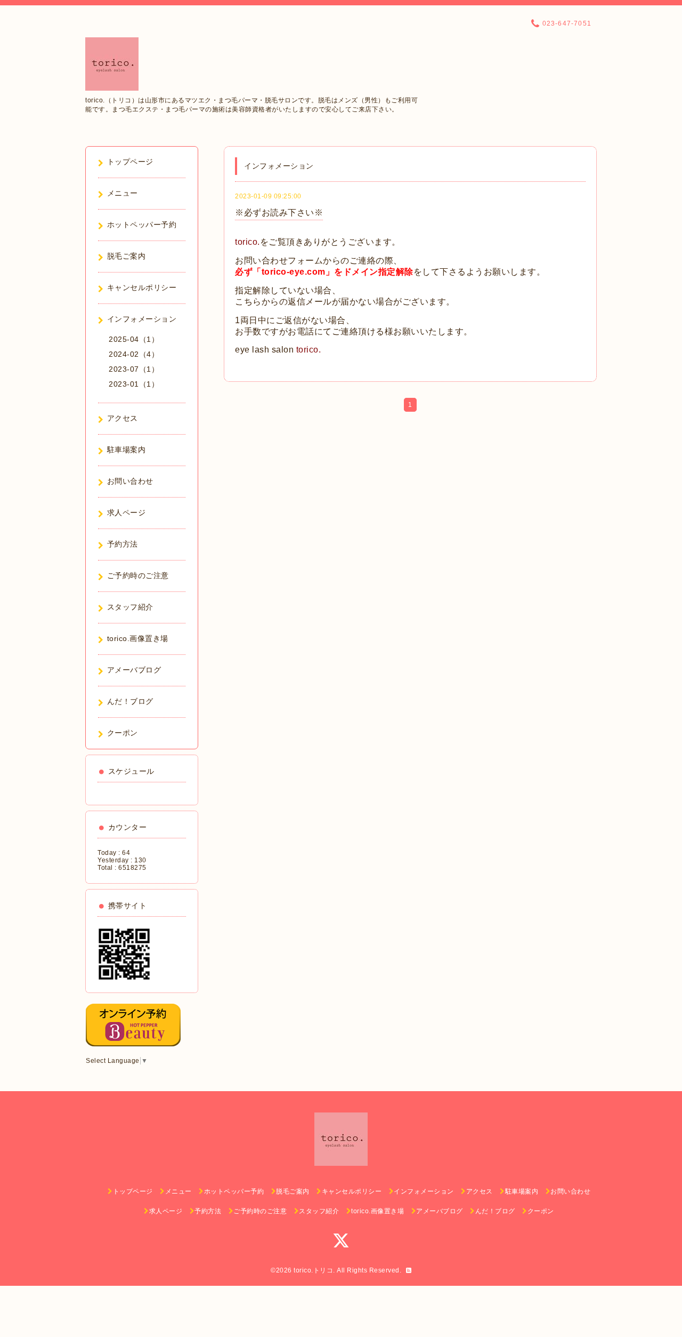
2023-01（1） (134, 384)
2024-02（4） (134, 354)
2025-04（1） (134, 339)
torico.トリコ (313, 1270)
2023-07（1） (134, 369)
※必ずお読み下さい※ (279, 212)
